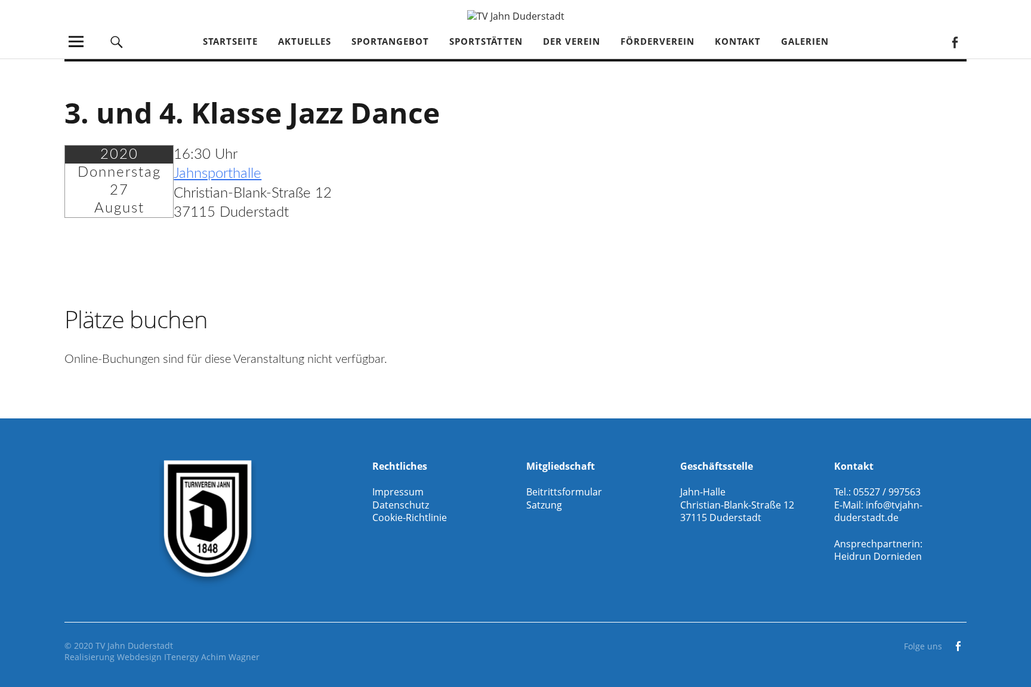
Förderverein (657, 41)
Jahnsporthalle (217, 174)
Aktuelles (304, 41)
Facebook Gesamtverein (954, 41)
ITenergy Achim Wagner (212, 657)
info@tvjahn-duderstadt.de (878, 511)
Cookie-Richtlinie (409, 517)
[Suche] (116, 41)
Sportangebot (390, 41)
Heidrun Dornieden (878, 556)
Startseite (230, 41)
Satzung (544, 505)
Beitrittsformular (564, 491)
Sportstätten (486, 41)
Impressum (398, 491)
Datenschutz (400, 505)
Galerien (805, 41)
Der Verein (571, 41)
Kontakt (738, 41)
